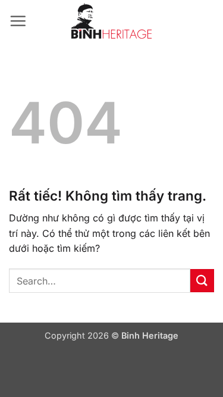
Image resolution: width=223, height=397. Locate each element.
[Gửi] (202, 280)
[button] (18, 20)
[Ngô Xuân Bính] (111, 21)
